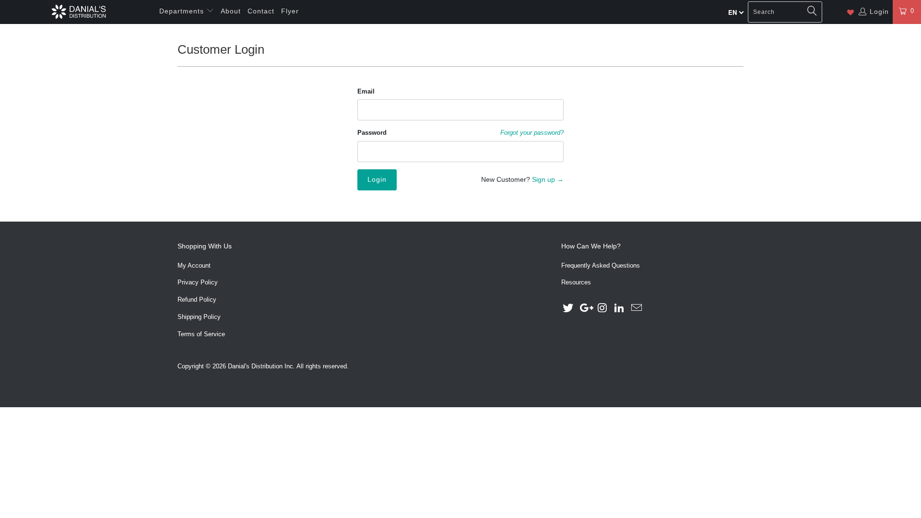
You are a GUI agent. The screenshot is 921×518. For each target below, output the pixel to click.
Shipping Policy (199, 316)
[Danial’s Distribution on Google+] (586, 308)
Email (366, 91)
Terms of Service (201, 334)
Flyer (290, 11)
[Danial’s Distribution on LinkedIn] (620, 308)
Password (372, 132)
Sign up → (548, 179)
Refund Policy (196, 299)
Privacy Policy (197, 282)
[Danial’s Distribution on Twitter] (568, 308)
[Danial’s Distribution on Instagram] (602, 308)
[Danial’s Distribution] (78, 12)
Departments (182, 11)
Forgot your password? (532, 133)
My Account (194, 265)
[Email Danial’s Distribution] (637, 308)
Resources (576, 282)
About (231, 11)
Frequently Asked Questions (600, 265)
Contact (261, 11)
